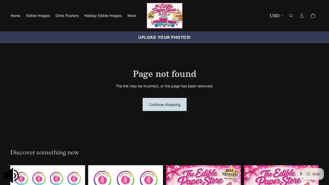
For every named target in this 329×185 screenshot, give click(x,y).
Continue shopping (164, 104)
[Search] (291, 15)
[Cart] (313, 15)
